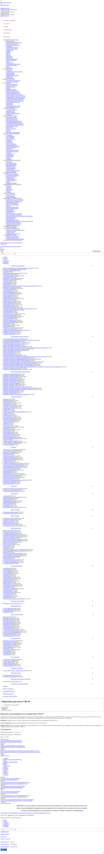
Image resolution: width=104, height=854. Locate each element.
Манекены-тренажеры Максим (11, 379)
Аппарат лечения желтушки (13, 113)
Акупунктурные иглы (8, 634)
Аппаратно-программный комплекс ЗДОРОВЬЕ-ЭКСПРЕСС (18, 340)
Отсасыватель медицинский (13, 64)
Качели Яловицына (8, 557)
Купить (2, 744)
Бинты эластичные (8, 483)
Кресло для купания (8, 538)
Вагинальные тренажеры (12, 81)
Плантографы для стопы (12, 151)
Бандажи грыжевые (8, 478)
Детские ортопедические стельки (14, 94)
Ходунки (8, 130)
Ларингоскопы (9, 156)
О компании (7, 29)
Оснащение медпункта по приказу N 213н (13, 342)
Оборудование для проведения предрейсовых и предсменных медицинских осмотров (24, 347)
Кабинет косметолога (8, 351)
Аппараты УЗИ (7, 318)
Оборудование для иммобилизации (12, 273)
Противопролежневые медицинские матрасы (14, 550)
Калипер (8, 157)
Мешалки (5, 324)
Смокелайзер (6, 277)
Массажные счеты (7, 618)
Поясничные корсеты (8, 482)
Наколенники (9, 103)
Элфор (7, 61)
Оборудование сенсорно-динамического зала (14, 670)
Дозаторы (5, 326)
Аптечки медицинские (11, 145)
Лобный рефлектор (10, 147)
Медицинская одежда (8, 301)
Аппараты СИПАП (8, 334)
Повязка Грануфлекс (11, 197)
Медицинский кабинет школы (10, 341)
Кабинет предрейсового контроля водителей (14, 346)
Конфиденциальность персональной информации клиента (36, 813)
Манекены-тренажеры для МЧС (11, 384)
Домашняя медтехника (16, 396)
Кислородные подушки (12, 126)
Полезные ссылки (5, 834)
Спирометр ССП (10, 154)
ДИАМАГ (6, 410)
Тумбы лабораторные (8, 609)
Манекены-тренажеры (8, 393)
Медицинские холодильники (13, 222)
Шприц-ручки (9, 57)
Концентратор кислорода (12, 174)
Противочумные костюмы (12, 220)
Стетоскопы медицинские (12, 150)
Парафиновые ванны (8, 502)
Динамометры (7, 579)
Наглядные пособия (15, 673)
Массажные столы (10, 166)
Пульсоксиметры (10, 136)
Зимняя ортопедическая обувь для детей (16, 97)
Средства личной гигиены (9, 561)
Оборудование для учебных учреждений (20, 679)
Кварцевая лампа (10, 41)
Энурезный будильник (11, 109)
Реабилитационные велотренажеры (12, 540)
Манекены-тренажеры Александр (11, 376)
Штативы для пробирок (9, 332)
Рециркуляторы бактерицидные (14, 42)
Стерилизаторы (7, 291)
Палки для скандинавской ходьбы (11, 553)
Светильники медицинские (13, 202)
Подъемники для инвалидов (10, 562)
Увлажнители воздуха (11, 179)
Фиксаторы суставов (8, 481)
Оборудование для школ (9, 681)
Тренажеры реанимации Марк (10, 374)
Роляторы (5, 547)
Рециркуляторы (7, 274)
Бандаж (5, 454)
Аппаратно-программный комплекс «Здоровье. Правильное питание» (20, 361)
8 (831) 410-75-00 (5, 844)
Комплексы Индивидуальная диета (12, 488)
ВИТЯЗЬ (8, 52)
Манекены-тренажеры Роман (10, 383)
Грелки (8, 182)
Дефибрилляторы (10, 218)
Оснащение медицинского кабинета (15, 199)
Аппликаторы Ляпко (11, 168)
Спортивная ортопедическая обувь (14, 99)
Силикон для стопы (8, 462)
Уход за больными (15, 657)
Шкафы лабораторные (8, 610)
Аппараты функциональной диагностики (13, 598)
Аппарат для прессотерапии (13, 170)
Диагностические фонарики (10, 588)
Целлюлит (5, 774)
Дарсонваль (9, 70)
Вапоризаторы (9, 78)
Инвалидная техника (16, 528)
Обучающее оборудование (9, 676)
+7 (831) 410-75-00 (5, 10)
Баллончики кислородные (12, 175)
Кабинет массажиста (8, 352)
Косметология (14, 493)
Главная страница (9, 20)
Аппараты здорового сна (9, 441)
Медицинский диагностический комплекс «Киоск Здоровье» (18, 364)
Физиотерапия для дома (9, 408)
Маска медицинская (11, 60)
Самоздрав (6, 414)
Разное (5, 612)
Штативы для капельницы (12, 204)
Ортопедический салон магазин (11, 449)
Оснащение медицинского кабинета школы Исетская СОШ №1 (18, 359)
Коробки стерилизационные (10, 298)
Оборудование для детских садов (14, 201)
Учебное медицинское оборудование (15, 239)
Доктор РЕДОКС (10, 169)
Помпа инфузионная (8, 429)
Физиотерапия (9, 50)
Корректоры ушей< (11, 112)
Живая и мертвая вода (8, 647)
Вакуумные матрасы (11, 217)
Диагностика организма (16, 566)
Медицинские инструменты (17, 601)
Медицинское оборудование (17, 265)
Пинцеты (8, 188)
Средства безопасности (9, 443)
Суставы (5, 773)
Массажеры (9, 161)
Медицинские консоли (9, 315)
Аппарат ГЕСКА (7, 422)
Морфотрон (9, 67)
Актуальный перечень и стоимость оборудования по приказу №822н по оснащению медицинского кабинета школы (31, 366)
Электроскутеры (7, 563)
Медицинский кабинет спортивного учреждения (15, 349)
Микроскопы (6, 283)
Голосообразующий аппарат (13, 132)
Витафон (5, 428)
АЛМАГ (8, 51)
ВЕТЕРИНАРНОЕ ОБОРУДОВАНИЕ (12, 240)
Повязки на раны (7, 663)
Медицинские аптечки (9, 279)
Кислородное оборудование (13, 225)
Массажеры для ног (11, 163)
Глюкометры (9, 141)
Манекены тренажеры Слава (10, 375)
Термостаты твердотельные (10, 327)
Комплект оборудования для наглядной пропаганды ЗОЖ (17, 268)
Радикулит (5, 772)
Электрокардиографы (8, 317)
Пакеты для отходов (8, 294)
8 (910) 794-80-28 (5, 13)
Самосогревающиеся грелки (13, 93)
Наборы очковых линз (8, 303)
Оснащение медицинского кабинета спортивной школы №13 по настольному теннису (24, 356)
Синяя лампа (9, 46)
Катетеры (5, 430)
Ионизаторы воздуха (11, 176)
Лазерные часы (10, 62)
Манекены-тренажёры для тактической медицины (15, 394)
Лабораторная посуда (8, 331)
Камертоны (9, 159)
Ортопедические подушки (12, 107)
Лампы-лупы (9, 76)
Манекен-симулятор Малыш (10, 391)
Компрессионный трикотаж (13, 92)
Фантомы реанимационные (10, 390)
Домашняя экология (15, 638)
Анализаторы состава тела (9, 489)
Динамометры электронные (13, 146)
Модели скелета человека (12, 236)
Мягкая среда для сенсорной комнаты (15, 230)
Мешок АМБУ (9, 209)
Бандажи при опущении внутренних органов (14, 480)
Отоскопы (8, 152)
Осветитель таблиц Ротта (9, 293)
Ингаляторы (9, 56)
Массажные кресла (8, 624)
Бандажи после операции (9, 458)
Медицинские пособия (9, 675)
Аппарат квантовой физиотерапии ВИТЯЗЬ (14, 411)
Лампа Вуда (9, 149)
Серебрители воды (10, 180)
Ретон (7, 66)
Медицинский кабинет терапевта (11, 355)
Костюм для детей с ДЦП (9, 524)
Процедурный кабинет (9, 354)
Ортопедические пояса (11, 85)
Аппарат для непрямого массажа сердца (13, 330)
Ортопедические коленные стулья (11, 475)
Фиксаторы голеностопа (12, 90)
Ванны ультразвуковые (9, 292)
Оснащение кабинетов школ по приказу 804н (14, 369)
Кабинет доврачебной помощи (10, 345)
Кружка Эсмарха (10, 195)
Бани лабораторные (8, 325)
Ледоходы (5, 653)
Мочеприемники (7, 432)
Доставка (6, 23)
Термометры (9, 135)
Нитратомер (6, 652)
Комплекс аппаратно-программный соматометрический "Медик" (19, 363)
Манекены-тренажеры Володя (10, 381)
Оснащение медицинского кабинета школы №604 (15, 357)
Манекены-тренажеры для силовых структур (14, 386)
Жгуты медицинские (8, 416)
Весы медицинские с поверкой (13, 215)
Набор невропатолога (8, 583)
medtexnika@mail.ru (5, 8)
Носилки (8, 206)
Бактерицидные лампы (11, 43)
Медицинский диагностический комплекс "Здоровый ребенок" (18, 365)
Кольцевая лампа (10, 73)
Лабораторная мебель (16, 606)
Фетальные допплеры (8, 592)
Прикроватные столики (12, 119)
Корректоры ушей (7, 522)
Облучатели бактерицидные (13, 45)
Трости (5, 548)
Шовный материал (8, 436)
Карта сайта (3, 836)
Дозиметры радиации (11, 183)
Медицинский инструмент (10, 603)
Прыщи (5, 771)
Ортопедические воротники (13, 102)
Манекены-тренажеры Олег (10, 380)
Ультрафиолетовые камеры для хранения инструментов (19, 221)
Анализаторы (6, 311)
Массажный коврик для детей (13, 105)
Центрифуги (6, 280)
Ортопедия (13, 447)
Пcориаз (5, 767)
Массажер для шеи (8, 620)
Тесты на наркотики (11, 144)
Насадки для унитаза (11, 128)
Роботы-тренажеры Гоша (9, 377)
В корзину (4, 708)
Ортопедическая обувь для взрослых (15, 100)
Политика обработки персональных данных (11, 813)
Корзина (3, 249)
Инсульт (5, 763)
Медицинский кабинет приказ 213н (12, 338)
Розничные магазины (6, 2)
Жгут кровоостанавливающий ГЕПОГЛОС (11, 740)
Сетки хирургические (11, 65)
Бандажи (8, 88)
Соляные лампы (10, 178)
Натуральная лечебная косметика (11, 507)
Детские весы (9, 114)
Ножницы (8, 185)
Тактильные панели (11, 231)
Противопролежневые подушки (14, 122)
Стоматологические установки (13, 223)
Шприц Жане (9, 189)
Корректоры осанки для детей (10, 477)
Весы (4, 272)
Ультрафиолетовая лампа (12, 47)
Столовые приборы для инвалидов (12, 554)
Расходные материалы (8, 419)
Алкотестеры (9, 142)
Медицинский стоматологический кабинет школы (15, 360)
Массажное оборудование (17, 614)
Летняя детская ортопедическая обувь (15, 98)
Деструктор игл (7, 312)
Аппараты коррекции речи (10, 321)
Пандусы (5, 558)
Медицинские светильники (10, 278)
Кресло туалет (9, 127)
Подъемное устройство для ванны (11, 537)
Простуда (5, 769)
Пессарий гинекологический (13, 80)
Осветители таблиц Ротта (12, 207)
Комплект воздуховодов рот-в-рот (11, 368)
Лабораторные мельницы (9, 322)
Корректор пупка (10, 111)
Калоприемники (7, 433)
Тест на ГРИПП (10, 137)
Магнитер (8, 55)
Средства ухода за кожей (9, 659)
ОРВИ (5, 764)
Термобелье (6, 461)
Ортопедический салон (11, 84)
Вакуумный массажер (11, 164)
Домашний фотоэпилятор (12, 75)
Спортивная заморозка (9, 665)
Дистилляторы (7, 289)
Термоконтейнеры (10, 211)
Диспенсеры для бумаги (9, 329)
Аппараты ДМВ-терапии (12, 208)
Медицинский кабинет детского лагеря (13, 350)
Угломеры (8, 192)
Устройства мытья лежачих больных (15, 123)
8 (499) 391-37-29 (5, 15)
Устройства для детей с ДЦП (10, 518)
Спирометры (6, 595)
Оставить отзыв (96, 251)
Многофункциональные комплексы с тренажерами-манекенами (19, 388)
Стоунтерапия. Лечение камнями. (11, 630)
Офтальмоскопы (7, 596)
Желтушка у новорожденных (10, 762)
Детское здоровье (15, 515)
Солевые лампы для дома (9, 643)
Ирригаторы (6, 499)
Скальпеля (8, 187)
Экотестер (6, 650)
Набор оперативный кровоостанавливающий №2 (12, 745)
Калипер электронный (9, 302)
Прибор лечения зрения (9, 437)
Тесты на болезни (10, 138)
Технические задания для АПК (11, 491)
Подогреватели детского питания (11, 525)
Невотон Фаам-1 (7, 425)
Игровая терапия (10, 232)
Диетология (14, 486)
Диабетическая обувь (8, 468)
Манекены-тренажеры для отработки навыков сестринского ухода (19, 389)
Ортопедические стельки (9, 476)
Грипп (4, 760)
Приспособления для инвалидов (11, 556)
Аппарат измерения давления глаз (11, 438)
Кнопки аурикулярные (9, 633)
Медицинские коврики (11, 203)
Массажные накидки (11, 165)
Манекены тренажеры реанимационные (20, 371)
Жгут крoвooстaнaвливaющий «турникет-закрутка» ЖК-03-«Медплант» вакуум (20, 750)
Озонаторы (6, 654)
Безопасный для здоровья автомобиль (12, 759)
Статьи (5, 26)
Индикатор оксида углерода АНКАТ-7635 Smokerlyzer (19, 216)
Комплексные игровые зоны (13, 234)
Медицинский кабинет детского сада (12, 344)
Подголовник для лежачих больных (14, 125)
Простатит (5, 768)
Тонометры (9, 140)
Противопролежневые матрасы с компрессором (15, 549)
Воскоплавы (6, 504)
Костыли (8, 131)
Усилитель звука (7, 444)
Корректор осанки (10, 86)
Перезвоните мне (5, 5)
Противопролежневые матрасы (13, 121)
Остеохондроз (6, 765)
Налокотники (9, 104)
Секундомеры (6, 593)
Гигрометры (6, 284)
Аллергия (5, 758)
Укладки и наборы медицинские (14, 213)
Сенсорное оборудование (17, 668)
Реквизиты (6, 37)
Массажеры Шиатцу (11, 171)
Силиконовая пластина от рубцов (14, 71)
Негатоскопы (9, 212)
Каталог (5, 257)
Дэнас (5, 424)
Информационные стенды (12, 237)
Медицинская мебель (11, 227)
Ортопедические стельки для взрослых (15, 95)
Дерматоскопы (9, 155)
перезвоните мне (5, 831)
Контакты (6, 33)
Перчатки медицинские (12, 59)
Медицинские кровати (11, 118)
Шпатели (8, 190)
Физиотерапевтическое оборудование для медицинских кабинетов (19, 285)
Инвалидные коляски (11, 117)
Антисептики (6, 282)
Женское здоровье (15, 509)
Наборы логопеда (7, 523)
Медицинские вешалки (9, 320)
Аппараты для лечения (11, 48)
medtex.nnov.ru (11, 815)
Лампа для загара (10, 74)
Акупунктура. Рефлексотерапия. (11, 632)
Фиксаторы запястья (11, 89)
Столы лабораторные (8, 608)
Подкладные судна (10, 194)
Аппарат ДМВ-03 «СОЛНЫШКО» (12, 442)
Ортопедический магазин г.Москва (19, 683)
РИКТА (8, 54)
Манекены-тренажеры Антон (10, 385)
